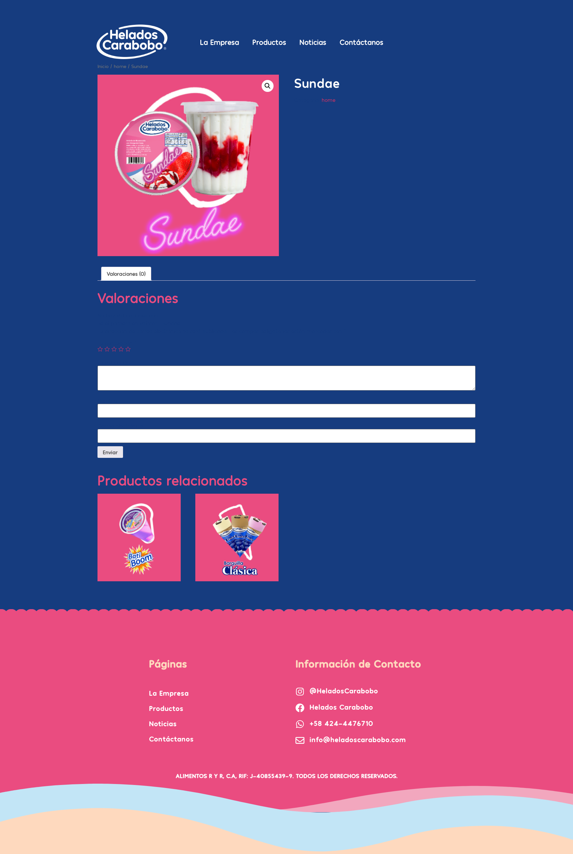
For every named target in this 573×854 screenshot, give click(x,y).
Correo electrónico (120, 425)
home (120, 66)
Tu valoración (115, 362)
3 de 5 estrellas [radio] (114, 349)
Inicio (103, 66)
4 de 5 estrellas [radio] (121, 349)
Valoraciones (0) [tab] (126, 273)
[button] (268, 86)
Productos (269, 41)
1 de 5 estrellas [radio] (100, 349)
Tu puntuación (116, 343)
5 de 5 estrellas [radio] (128, 349)
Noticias (312, 41)
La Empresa (219, 41)
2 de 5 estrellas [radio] (107, 349)
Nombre (107, 400)
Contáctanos (361, 41)
